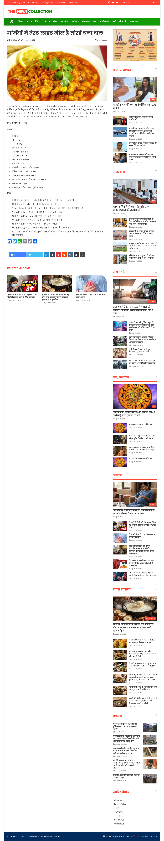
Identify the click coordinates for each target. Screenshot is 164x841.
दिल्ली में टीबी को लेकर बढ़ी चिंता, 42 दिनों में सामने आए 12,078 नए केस (22, 295)
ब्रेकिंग (21, 21)
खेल (55, 21)
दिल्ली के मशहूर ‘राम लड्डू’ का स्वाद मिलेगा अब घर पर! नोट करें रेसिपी (143, 664)
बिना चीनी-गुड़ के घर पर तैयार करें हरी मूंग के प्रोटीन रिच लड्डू (143, 688)
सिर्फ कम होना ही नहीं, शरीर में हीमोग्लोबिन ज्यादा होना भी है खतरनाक (141, 563)
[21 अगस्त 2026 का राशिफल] (120, 428)
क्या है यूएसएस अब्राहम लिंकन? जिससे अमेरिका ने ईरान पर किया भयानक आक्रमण (142, 339)
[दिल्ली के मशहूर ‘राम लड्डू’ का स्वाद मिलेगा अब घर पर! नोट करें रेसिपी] (120, 667)
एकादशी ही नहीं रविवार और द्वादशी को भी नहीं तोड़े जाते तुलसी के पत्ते (134, 414)
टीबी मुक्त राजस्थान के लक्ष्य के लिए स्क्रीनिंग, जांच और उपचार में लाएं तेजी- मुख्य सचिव (142, 221)
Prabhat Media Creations (146, 836)
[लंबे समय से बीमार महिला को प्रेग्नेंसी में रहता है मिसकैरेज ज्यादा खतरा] (120, 158)
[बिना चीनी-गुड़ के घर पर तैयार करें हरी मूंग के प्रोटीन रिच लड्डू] (120, 690)
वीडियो (122, 21)
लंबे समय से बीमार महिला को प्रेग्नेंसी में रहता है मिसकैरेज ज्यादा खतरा (142, 157)
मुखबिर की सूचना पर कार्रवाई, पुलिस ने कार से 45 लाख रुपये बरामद (125, 726)
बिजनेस (64, 21)
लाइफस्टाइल (88, 21)
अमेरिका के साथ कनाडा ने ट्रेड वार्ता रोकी (141, 118)
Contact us (72, 2)
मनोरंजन (104, 21)
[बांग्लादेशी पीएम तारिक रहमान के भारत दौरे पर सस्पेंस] (120, 147)
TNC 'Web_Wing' (16, 40)
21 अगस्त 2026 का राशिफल (140, 424)
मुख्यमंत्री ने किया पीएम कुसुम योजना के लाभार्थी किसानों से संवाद (141, 233)
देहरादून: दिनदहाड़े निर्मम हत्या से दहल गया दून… (126, 776)
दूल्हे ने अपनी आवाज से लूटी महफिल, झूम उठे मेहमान (140, 350)
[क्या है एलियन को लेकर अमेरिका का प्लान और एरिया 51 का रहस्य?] (120, 364)
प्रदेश (46, 21)
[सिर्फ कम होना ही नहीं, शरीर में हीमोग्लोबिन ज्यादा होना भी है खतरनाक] (120, 564)
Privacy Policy (47, 2)
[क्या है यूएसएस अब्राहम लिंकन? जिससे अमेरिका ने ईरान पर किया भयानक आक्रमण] (120, 341)
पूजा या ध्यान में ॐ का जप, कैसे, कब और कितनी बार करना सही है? (143, 448)
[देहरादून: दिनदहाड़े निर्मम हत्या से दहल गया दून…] (150, 778)
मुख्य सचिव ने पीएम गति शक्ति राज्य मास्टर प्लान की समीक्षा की (131, 208)
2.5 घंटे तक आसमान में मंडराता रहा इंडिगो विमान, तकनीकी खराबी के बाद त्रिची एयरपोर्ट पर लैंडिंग (141, 132)
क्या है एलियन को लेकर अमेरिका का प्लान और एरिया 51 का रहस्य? (142, 362)
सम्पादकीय (135, 21)
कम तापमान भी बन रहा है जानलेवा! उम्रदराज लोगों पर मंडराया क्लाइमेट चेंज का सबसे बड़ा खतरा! (141, 550)
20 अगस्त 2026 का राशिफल (140, 458)
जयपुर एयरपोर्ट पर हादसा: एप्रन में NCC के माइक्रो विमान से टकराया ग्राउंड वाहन (143, 246)
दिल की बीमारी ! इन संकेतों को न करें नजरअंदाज (91, 295)
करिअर (75, 21)
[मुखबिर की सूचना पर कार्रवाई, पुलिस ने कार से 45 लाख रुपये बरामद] (150, 727)
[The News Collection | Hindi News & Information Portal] (30, 11)
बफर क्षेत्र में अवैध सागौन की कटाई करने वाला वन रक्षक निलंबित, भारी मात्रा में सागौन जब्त (127, 751)
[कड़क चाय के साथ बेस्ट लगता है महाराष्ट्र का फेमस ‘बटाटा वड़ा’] (120, 643)
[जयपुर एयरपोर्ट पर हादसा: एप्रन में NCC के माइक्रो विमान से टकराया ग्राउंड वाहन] (120, 247)
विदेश (37, 21)
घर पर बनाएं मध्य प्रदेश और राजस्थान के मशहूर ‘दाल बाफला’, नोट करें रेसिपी (142, 653)
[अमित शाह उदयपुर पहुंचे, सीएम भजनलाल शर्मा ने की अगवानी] (120, 259)
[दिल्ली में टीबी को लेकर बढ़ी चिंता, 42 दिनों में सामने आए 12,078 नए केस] (22, 283)
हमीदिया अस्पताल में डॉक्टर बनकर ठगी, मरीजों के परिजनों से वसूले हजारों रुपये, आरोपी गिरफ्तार (126, 764)
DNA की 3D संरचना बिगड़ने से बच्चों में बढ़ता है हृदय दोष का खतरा (143, 574)
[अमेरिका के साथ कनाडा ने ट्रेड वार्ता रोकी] (120, 120)
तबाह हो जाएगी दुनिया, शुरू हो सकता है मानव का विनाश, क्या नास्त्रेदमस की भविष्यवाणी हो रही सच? (142, 326)
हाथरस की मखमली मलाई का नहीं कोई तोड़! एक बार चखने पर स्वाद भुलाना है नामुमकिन (56, 297)
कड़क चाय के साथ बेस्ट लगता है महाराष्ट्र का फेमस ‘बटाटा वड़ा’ (141, 641)
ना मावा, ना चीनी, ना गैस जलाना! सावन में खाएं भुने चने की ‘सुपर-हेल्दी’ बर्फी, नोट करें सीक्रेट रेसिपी (143, 677)
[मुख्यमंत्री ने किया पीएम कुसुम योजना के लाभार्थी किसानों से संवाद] (120, 235)
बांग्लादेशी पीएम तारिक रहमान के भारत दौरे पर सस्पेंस (143, 144)
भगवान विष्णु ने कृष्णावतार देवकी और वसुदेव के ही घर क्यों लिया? (142, 437)
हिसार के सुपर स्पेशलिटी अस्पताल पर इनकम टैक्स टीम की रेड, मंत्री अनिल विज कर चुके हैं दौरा (126, 738)
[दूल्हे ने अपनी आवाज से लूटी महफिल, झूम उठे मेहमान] (120, 353)
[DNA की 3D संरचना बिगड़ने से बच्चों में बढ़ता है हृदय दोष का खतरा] (120, 576)
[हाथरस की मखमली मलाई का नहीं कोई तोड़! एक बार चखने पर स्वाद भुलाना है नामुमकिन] (57, 283)
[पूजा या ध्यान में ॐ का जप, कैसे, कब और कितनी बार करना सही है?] (120, 451)
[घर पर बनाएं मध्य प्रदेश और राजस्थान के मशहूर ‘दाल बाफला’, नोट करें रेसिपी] (120, 655)
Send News (60, 2)
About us (35, 2)
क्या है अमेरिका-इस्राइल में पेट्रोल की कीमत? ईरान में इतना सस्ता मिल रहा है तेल (133, 310)
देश (28, 21)
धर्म (114, 21)
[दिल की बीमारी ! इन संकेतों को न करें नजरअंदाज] (91, 283)
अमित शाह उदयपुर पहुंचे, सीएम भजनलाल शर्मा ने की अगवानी (141, 256)
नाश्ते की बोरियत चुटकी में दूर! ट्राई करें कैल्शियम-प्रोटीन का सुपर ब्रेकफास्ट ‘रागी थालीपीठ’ (143, 701)
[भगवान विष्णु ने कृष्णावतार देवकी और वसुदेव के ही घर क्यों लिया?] (120, 439)
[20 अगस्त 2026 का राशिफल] (120, 462)
